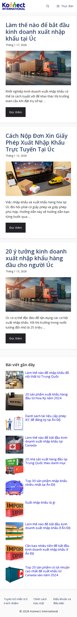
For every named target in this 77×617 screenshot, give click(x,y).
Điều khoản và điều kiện (62, 601)
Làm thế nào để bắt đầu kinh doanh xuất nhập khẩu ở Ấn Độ (47, 526)
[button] (48, 6)
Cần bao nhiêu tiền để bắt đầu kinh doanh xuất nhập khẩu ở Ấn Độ (47, 549)
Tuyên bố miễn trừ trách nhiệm (15, 601)
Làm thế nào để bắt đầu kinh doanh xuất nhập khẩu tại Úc (38, 31)
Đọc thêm (15, 112)
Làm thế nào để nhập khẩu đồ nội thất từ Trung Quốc (47, 374)
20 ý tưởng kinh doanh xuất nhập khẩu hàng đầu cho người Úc (36, 258)
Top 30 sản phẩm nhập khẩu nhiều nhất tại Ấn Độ (46, 483)
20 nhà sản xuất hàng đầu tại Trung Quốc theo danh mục (46, 461)
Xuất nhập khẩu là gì (40, 502)
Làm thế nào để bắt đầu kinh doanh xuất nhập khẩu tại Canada (46, 441)
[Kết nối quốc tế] (14, 6)
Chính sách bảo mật (40, 601)
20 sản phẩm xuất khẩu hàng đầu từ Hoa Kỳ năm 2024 (46, 396)
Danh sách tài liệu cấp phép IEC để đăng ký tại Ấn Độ (45, 418)
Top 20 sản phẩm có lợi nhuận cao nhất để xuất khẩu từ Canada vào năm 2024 (47, 571)
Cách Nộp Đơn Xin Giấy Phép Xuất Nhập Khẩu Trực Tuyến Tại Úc (36, 142)
